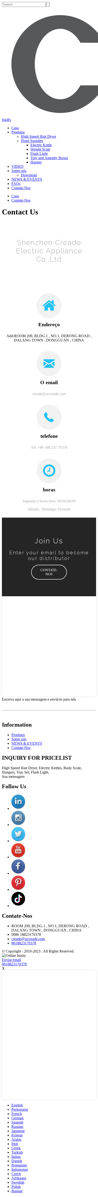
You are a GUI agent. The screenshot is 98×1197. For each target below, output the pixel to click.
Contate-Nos (20, 188)
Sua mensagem (13, 776)
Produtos (18, 132)
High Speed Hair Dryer (38, 136)
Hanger (36, 162)
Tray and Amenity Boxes (49, 158)
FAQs (15, 184)
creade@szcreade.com (28, 939)
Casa (15, 128)
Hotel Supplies (32, 141)
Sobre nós (18, 171)
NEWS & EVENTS (26, 179)
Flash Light (39, 154)
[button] (49, 572)
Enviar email (11, 960)
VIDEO (17, 166)
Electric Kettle (41, 145)
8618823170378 (23, 943)
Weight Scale (40, 149)
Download (29, 175)
